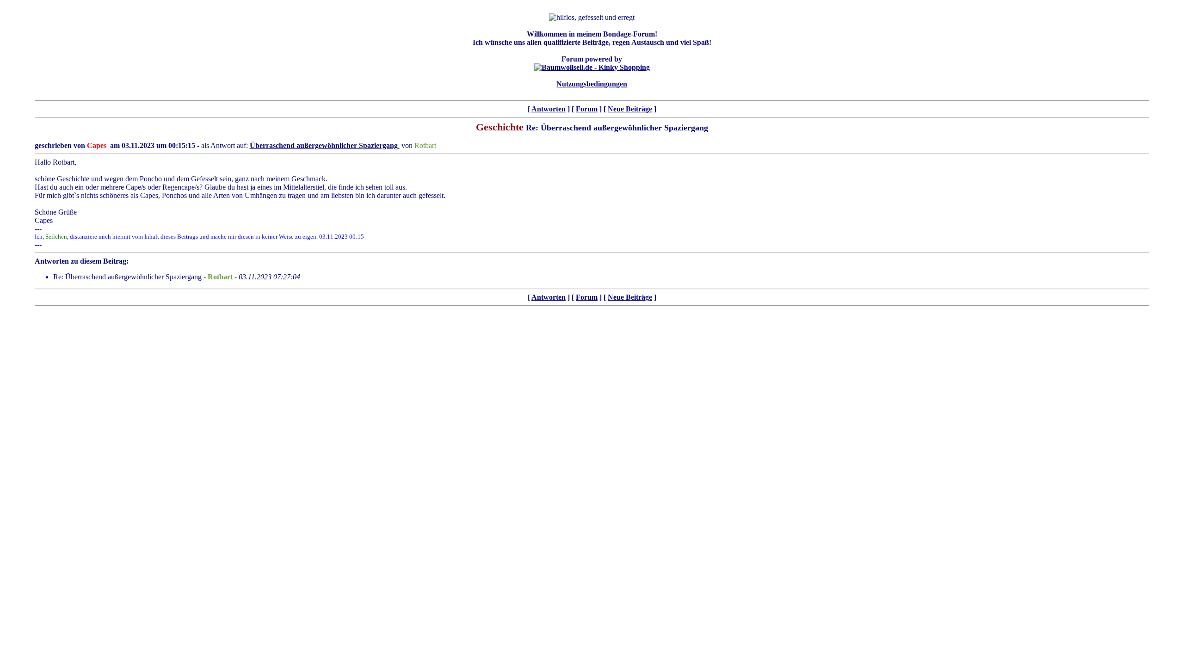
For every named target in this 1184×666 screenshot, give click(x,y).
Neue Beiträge (630, 109)
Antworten (548, 109)
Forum (587, 109)
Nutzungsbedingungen (591, 84)
